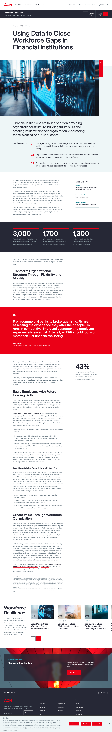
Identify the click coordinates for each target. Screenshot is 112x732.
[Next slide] (38, 639)
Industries (28, 5)
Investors (87, 5)
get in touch (45, 566)
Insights (37, 5)
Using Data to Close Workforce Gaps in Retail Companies (68, 626)
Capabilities (18, 5)
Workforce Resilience (13, 12)
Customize (74, 724)
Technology (79, 707)
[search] (50, 4)
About (44, 5)
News (93, 5)
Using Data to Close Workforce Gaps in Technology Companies (95, 626)
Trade (77, 704)
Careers (81, 5)
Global (104, 5)
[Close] (109, 723)
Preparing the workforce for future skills (27, 414)
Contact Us (72, 5)
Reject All (85, 724)
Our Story (43, 704)
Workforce (79, 714)
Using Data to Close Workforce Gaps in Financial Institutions (40, 626)
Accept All (97, 724)
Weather (78, 711)
